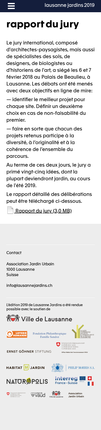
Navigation (11, 6)
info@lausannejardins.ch (29, 285)
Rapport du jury (43, 210)
